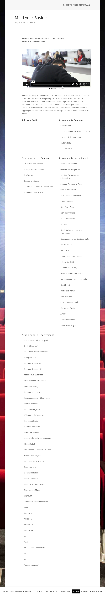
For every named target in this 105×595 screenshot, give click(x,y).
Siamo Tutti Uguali (68, 189)
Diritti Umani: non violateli (34, 484)
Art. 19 (26, 559)
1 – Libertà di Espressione (71, 137)
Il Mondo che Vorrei (32, 426)
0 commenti (32, 22)
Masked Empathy (31, 386)
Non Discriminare (67, 213)
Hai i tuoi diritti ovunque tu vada (73, 279)
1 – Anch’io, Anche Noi (33, 192)
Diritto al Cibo (66, 296)
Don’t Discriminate (31, 473)
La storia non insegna (33, 392)
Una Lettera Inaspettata (70, 169)
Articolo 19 (28, 530)
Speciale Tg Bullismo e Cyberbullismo (69, 176)
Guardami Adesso (31, 181)
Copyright (28, 496)
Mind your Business (33, 375)
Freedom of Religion (32, 455)
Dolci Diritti (65, 285)
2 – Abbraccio (66, 148)
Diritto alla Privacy (67, 291)
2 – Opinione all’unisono (34, 169)
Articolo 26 (28, 524)
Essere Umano (30, 467)
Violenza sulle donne (68, 163)
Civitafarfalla (65, 143)
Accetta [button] (76, 591)
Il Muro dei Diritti (67, 262)
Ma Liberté (64, 250)
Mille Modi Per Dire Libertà (35, 380)
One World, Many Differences (36, 351)
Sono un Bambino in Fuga (71, 184)
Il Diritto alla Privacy (68, 268)
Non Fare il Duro (67, 207)
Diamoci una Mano (32, 490)
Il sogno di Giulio (31, 421)
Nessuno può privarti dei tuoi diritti (74, 239)
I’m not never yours (32, 409)
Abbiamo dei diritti (67, 319)
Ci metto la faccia (67, 308)
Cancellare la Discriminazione (36, 501)
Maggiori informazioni (91, 591)
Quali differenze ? (31, 346)
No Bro (63, 224)
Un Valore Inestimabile (33, 163)
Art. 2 (26, 553)
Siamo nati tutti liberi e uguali (36, 340)
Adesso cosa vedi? (31, 565)
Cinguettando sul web (69, 302)
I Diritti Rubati (29, 444)
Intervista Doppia (31, 403)
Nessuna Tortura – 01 (33, 369)
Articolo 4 (28, 513)
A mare (63, 314)
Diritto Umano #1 (31, 478)
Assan (26, 507)
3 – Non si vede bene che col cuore (75, 131)
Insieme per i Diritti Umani (71, 256)
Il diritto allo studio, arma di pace (37, 438)
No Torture (28, 175)
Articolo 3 (28, 519)
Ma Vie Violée (66, 244)
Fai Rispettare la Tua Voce (35, 461)
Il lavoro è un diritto (32, 432)
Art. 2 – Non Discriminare (34, 547)
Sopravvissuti (65, 125)
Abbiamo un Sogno (68, 325)
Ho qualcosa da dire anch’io (71, 273)
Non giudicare (30, 357)
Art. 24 (26, 542)
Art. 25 (26, 536)
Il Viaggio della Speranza (34, 415)
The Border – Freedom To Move (37, 450)
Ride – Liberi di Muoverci (70, 195)
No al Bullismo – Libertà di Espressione (71, 231)
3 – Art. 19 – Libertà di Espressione (38, 186)
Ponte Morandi (66, 201)
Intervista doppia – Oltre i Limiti (37, 398)
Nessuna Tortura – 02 (33, 363)
